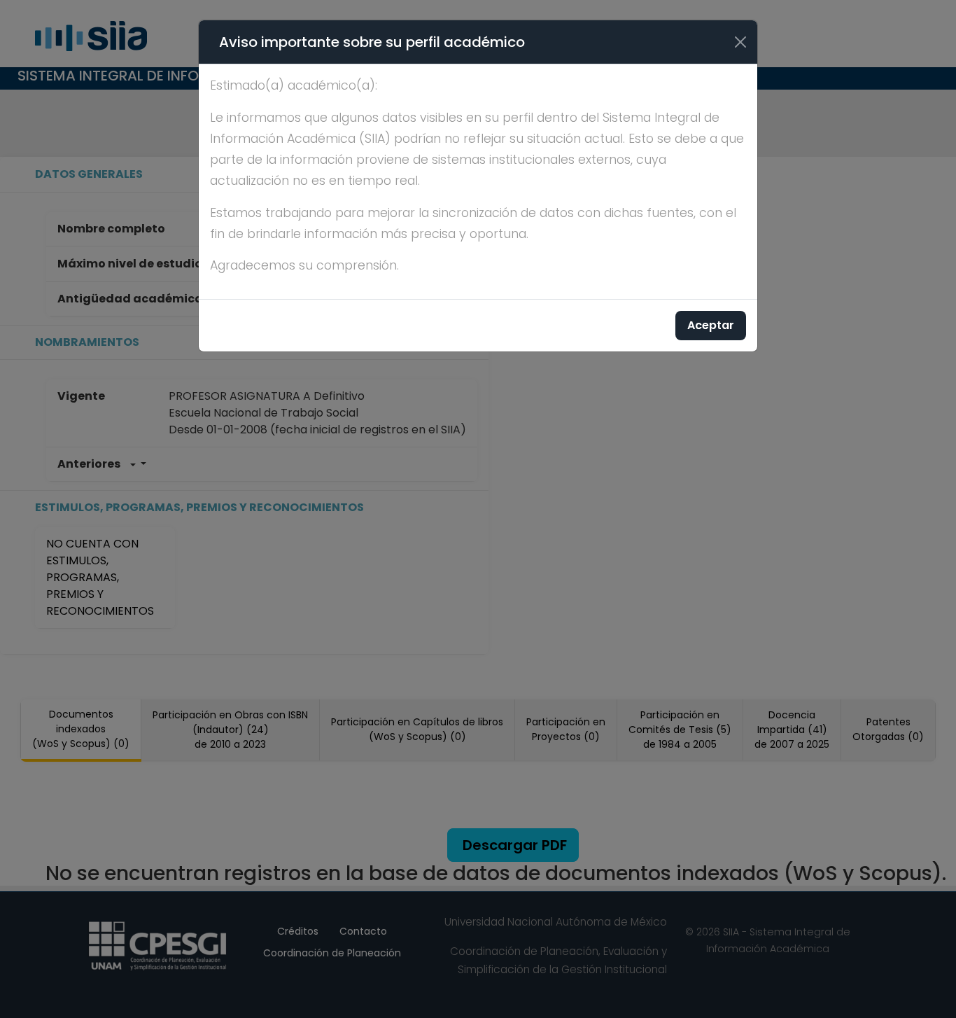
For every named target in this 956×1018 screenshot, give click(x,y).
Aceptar (710, 325)
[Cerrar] (740, 42)
